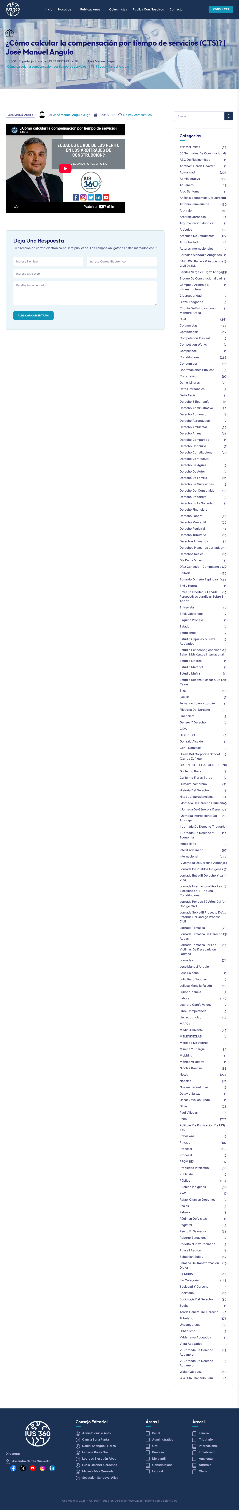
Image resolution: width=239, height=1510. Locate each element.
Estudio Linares (191, 661)
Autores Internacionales (196, 248)
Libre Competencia (193, 1011)
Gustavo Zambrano (193, 784)
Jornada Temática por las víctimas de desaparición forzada (198, 949)
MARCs (185, 1024)
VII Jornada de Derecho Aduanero (196, 1352)
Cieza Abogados (191, 302)
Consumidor (188, 363)
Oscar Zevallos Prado (195, 1100)
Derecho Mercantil (193, 522)
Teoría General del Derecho (199, 1312)
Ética (183, 690)
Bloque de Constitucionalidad (201, 278)
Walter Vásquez (191, 1372)
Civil (183, 319)
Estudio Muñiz (190, 673)
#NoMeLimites (190, 147)
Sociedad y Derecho (194, 1286)
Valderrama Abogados (195, 1337)
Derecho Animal (191, 433)
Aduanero (187, 185)
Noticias (185, 1081)
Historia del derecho (194, 790)
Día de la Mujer (191, 560)
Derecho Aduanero (193, 414)
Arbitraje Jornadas (193, 217)
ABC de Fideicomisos (195, 159)
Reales (184, 1206)
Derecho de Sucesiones (197, 484)
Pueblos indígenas (193, 1187)
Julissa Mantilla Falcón (196, 985)
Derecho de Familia (193, 478)
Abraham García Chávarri (197, 166)
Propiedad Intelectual (194, 1168)
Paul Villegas (189, 1112)
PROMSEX (187, 1161)
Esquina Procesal (192, 620)
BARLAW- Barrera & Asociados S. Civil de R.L (203, 263)
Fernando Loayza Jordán (197, 703)
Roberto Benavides (193, 1237)
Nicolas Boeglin (191, 1068)
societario (187, 1293)
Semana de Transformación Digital (199, 1265)
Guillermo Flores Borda (196, 777)
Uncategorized (190, 1324)
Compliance (188, 351)
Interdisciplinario (191, 850)
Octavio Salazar (191, 1093)
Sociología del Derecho (196, 1299)
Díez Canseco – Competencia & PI (203, 566)
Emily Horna (188, 586)
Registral (186, 1225)
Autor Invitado (190, 242)
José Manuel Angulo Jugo (71, 115)
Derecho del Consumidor (198, 490)
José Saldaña (189, 973)
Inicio (48, 9)
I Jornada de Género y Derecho (202, 809)
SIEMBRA (186, 1274)
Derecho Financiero (193, 509)
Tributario (186, 1318)
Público (185, 1180)
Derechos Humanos (194, 541)
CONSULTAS (221, 9)
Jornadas (186, 960)
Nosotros (64, 9)
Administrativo (190, 179)
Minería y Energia (192, 1049)
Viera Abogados (191, 1344)
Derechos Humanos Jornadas (201, 547)
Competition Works (193, 344)
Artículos (186, 229)
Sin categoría (189, 1280)
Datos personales (192, 389)
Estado (185, 626)
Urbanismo (187, 1331)
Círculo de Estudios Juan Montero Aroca (198, 310)
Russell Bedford (191, 1250)
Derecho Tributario (193, 535)
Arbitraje (186, 210)
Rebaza (185, 1212)
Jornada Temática (192, 928)
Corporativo (188, 376)
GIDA (183, 729)
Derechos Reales (192, 554)
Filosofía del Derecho (195, 709)
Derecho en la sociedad (197, 503)
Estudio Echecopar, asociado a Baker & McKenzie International (202, 652)
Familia (185, 697)
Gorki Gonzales (190, 748)
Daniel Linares (190, 382)
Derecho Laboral (191, 516)
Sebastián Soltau (191, 1257)
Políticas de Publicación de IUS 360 (202, 1127)
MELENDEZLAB (191, 1036)
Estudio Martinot (191, 667)
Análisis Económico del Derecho (203, 198)
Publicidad (187, 1174)
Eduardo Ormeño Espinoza (199, 579)
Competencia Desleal (195, 338)
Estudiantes (188, 633)
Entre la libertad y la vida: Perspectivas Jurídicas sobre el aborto (202, 596)
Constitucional (190, 357)
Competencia (189, 332)
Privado (185, 1142)
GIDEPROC (187, 735)
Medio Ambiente (191, 1030)
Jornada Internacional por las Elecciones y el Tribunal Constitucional (201, 890)
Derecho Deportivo (193, 497)
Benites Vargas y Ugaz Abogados (203, 272)
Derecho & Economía (194, 401)
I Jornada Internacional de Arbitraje (198, 818)
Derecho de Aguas (193, 465)
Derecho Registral (192, 528)
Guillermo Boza (190, 771)
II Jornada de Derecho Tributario (203, 826)
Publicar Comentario (33, 315)
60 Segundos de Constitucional (202, 153)
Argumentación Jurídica (197, 223)
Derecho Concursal (193, 446)
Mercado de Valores (194, 1043)
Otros (183, 1106)
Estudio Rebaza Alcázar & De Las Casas (203, 682)
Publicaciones (90, 9)
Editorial (185, 573)
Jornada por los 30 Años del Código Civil (200, 904)
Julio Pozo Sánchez (194, 979)
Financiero (187, 716)
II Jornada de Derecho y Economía (197, 835)
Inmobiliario (188, 844)
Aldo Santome (189, 191)
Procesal (186, 1149)
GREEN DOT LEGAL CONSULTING (203, 765)
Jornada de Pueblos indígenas (201, 869)
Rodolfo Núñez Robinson (197, 1244)
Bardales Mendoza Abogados (201, 255)
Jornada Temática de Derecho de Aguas (203, 936)
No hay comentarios (137, 115)
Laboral (185, 998)
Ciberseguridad (191, 295)
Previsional (187, 1136)
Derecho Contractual (194, 459)
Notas (184, 1074)
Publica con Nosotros (148, 9)
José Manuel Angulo (20, 114)
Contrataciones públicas (197, 370)
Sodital (184, 1305)
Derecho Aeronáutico (195, 420)
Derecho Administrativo (196, 408)
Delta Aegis (188, 395)
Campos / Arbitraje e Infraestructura (194, 287)
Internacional (189, 856)
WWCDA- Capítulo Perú (196, 1378)
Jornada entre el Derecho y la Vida (201, 878)
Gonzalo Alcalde (191, 741)
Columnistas (118, 9)
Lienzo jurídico (190, 1017)
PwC (183, 1193)
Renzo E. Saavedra (193, 1231)
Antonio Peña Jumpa (194, 204)
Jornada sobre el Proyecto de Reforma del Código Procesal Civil (201, 917)
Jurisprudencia (190, 992)
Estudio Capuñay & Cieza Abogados (197, 641)
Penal (183, 1119)
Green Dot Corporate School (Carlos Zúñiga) (200, 756)
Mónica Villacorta (192, 1062)
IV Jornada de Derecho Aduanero (203, 863)
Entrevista (187, 607)
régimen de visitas (193, 1218)
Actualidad (187, 172)
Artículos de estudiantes (197, 236)
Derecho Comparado (194, 440)
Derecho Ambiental (193, 427)
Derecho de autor (192, 471)
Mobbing (186, 1055)
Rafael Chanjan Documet (197, 1199)
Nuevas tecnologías (194, 1087)
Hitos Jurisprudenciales (196, 797)
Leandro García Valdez (196, 1004)
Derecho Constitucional (196, 452)
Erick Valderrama (192, 614)
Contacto (176, 9)
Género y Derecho (193, 722)
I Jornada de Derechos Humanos (203, 803)
